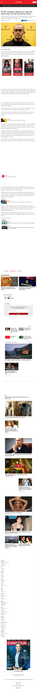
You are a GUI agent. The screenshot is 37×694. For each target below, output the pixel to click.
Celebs (2, 590)
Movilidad (2, 611)
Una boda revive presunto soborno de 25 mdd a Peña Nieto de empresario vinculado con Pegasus (21, 228)
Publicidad (18, 682)
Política (13, 5)
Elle (1, 587)
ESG (31, 5)
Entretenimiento (3, 595)
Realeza (2, 581)
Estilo (2, 594)
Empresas (9, 5)
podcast (6, 175)
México (9, 221)
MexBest (2, 630)
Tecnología (25, 5)
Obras (29, 5)
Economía (16, 5)
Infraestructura (3, 603)
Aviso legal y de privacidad (18, 685)
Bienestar (2, 635)
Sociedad (2, 577)
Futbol (2, 623)
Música (2, 598)
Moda (2, 583)
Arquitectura (3, 604)
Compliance (18, 684)
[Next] (35, 281)
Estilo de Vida (3, 636)
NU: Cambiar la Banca (18, 671)
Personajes (3, 634)
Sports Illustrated (4, 622)
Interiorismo (3, 605)
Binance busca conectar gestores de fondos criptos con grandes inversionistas (27, 288)
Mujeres (34, 5)
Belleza (2, 584)
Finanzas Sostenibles (4, 612)
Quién (2, 579)
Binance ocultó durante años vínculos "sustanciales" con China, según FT (19, 202)
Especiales (3, 620)
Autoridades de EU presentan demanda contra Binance (16, 120)
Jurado (2, 637)
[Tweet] (22, 20)
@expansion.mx (18, 675)
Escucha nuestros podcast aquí (10, 176)
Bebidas (2, 632)
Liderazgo (2, 618)
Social (2, 609)
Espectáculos (3, 580)
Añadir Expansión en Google (32, 20)
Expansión (9, 296)
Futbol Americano (4, 625)
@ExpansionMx (7, 49)
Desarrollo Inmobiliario (5, 602)
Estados (2, 575)
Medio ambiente (4, 608)
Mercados (2, 10)
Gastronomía (3, 631)
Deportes (2, 596)
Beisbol (2, 624)
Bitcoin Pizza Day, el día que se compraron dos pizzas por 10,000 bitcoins (8, 288)
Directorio (18, 688)
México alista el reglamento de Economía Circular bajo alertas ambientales (21, 223)
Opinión (2, 576)
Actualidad (3, 617)
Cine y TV (2, 597)
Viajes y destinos (4, 633)
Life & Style (3, 593)
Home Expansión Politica (5, 562)
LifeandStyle (3, 569)
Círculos (2, 582)
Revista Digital (34, 2)
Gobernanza (3, 610)
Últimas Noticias (5, 5)
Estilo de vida (3, 591)
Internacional (21, 5)
